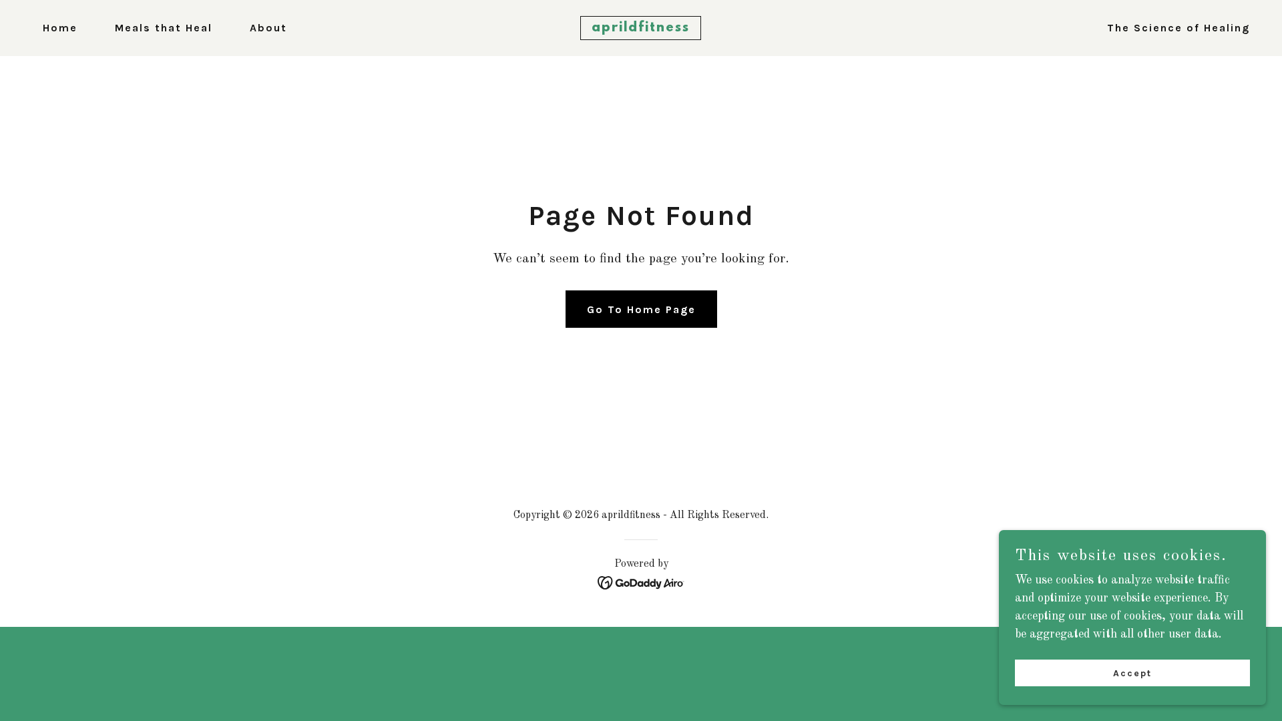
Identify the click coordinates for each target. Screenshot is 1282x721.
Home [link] (60, 27)
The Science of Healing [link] (1178, 27)
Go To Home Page (641, 309)
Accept (1132, 673)
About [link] (268, 27)
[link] (641, 28)
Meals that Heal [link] (163, 27)
